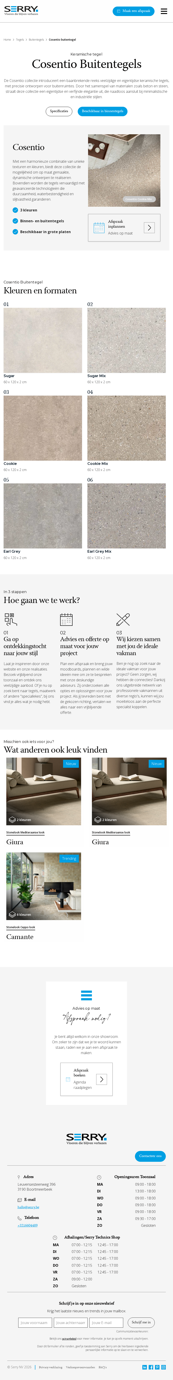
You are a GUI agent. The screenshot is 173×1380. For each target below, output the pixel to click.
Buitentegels (36, 40)
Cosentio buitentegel (62, 40)
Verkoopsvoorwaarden (80, 1368)
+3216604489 (28, 1225)
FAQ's (103, 1368)
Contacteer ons (150, 1156)
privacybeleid (69, 1339)
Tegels (20, 40)
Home (7, 40)
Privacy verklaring (50, 1368)
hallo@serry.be (28, 1207)
